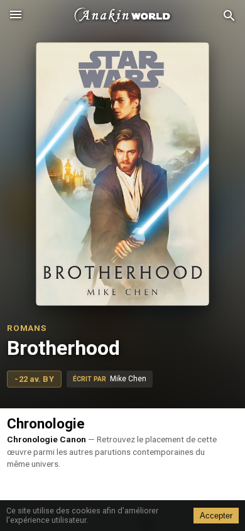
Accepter (216, 515)
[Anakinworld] (122, 15)
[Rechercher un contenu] (229, 16)
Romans (26, 328)
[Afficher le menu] (15, 16)
